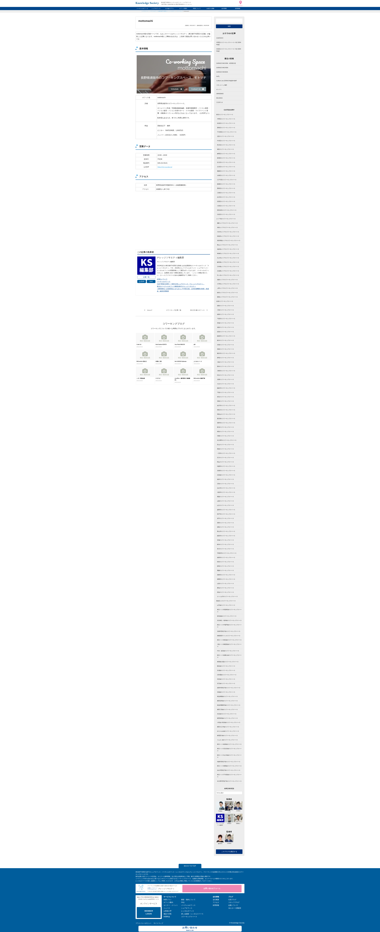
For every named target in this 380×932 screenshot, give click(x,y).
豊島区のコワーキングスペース (226, 127)
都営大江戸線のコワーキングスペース (228, 727)
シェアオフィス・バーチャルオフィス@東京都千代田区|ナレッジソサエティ (158, 11)
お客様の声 (167, 911)
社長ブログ (232, 899)
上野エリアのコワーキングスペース (227, 288)
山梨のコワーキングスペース (225, 501)
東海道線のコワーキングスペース (226, 616)
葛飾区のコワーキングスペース (226, 171)
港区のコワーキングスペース (225, 149)
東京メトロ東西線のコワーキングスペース (229, 766)
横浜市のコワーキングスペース (226, 353)
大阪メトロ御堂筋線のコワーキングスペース (229, 645)
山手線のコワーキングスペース (226, 605)
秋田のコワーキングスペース (225, 561)
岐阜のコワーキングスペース (225, 544)
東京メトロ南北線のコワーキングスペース (229, 640)
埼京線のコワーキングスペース (226, 679)
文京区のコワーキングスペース (226, 166)
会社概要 (216, 899)
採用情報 (237, 8)
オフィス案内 (183, 8)
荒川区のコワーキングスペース (226, 145)
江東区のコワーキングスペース (226, 192)
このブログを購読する (229, 851)
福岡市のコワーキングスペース (226, 557)
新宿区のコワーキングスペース (226, 158)
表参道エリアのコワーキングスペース (228, 249)
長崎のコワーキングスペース (225, 349)
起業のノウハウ (162, 279)
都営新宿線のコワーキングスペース (227, 718)
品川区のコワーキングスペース (226, 197)
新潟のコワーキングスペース (225, 427)
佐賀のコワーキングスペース (225, 331)
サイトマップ (158, 923)
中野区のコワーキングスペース (226, 119)
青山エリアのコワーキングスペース (227, 245)
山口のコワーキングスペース (225, 505)
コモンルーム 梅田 (221, 85)
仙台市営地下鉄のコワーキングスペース (228, 770)
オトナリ (218, 89)
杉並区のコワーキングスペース (226, 123)
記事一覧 (146, 277)
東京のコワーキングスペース (224, 114)
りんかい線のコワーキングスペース (227, 740)
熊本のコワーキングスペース (225, 366)
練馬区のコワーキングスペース (226, 153)
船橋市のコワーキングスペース (226, 336)
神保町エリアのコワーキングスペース (228, 253)
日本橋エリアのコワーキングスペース (228, 266)
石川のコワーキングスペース (225, 457)
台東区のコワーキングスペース (226, 175)
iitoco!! (149, 310)
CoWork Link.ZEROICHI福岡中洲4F (226, 80)
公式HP (141, 281)
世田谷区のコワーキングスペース (226, 210)
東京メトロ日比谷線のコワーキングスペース (229, 749)
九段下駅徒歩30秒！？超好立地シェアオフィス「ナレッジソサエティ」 (181, 284)
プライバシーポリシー (143, 923)
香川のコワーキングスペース (225, 549)
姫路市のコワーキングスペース (226, 535)
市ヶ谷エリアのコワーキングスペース (228, 275)
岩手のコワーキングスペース (225, 518)
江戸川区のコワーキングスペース (226, 179)
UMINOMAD (219, 93)
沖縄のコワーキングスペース (225, 436)
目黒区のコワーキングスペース (226, 201)
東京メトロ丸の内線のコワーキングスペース (229, 756)
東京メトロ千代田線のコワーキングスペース (229, 776)
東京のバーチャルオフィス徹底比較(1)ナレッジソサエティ (176, 286)
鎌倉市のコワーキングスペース (226, 388)
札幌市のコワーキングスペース (226, 466)
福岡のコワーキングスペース (225, 314)
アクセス (216, 902)
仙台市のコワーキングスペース (226, 488)
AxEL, (218, 76)
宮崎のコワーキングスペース (225, 401)
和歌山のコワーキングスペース (226, 414)
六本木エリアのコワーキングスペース (228, 232)
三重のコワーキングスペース (225, 310)
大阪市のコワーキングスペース (226, 492)
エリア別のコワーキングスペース (226, 218)
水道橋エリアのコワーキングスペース (228, 271)
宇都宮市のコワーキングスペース (226, 553)
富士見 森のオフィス (197, 310)
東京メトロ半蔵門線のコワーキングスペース (229, 626)
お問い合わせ (190, 928)
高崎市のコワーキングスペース (226, 575)
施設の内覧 (167, 914)
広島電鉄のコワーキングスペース (226, 674)
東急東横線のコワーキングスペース (227, 696)
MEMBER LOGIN (148, 912)
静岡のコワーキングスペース (225, 566)
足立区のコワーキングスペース (226, 162)
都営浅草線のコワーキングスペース (227, 701)
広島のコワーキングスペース (225, 483)
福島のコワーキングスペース (225, 305)
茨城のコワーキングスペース (225, 323)
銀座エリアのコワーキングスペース (227, 292)
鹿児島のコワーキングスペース (226, 418)
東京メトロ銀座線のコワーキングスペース (229, 744)
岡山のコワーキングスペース (225, 462)
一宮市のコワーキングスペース (226, 453)
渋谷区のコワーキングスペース (226, 214)
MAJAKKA (219, 98)
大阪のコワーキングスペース (225, 362)
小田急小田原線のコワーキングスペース (228, 722)
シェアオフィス (156, 8)
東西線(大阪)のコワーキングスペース (227, 661)
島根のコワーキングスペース (225, 449)
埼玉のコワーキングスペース (225, 375)
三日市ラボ (219, 102)
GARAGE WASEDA (222, 72)
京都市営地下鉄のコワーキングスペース (228, 631)
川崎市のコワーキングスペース (226, 370)
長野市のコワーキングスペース (226, 423)
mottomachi (186, 11)
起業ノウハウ (233, 905)
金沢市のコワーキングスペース (226, 405)
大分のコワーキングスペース (225, 384)
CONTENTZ (219, 38)
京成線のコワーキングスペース (226, 670)
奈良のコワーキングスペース (225, 397)
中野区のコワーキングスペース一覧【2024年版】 (228, 43)
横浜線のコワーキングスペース (226, 666)
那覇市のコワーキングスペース (226, 579)
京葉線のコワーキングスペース (226, 692)
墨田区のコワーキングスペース (226, 188)
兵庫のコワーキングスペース (225, 379)
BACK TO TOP (190, 866)
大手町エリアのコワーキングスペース (228, 284)
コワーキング (180, 11)
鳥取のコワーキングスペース (225, 431)
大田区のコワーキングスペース (226, 206)
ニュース (167, 908)
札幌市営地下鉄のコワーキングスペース (228, 761)
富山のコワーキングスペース (225, 444)
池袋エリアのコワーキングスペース (227, 279)
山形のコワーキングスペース (225, 583)
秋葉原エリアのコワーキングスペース (228, 236)
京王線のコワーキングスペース (226, 683)
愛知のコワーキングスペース (225, 588)
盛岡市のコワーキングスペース (226, 509)
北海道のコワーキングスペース (226, 475)
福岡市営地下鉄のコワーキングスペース (228, 687)
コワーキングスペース (189, 916)
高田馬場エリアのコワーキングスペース (228, 240)
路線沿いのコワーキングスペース (226, 601)
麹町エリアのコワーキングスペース (227, 223)
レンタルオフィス (187, 911)
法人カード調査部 (234, 908)
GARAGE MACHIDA (222, 67)
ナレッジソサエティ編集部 (220, 824)
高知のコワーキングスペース (225, 592)
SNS (151, 281)
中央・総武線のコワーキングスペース (228, 651)
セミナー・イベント (171, 905)
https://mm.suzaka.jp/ (165, 167)
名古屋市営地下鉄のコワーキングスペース (229, 781)
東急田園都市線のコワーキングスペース (228, 705)
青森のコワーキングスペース (225, 496)
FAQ (182, 902)
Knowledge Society (237, 923)
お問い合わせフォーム (212, 888)
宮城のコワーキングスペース (225, 540)
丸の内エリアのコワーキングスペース (228, 258)
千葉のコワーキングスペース (225, 392)
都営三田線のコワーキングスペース (227, 709)
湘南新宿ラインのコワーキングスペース (228, 635)
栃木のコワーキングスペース (225, 340)
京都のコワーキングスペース (225, 344)
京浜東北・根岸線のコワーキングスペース (229, 620)
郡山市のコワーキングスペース (226, 531)
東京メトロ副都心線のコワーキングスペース (229, 656)
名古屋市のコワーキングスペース (226, 440)
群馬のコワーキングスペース (225, 357)
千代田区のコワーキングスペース (226, 132)
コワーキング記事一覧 (173, 310)
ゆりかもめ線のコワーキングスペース (228, 731)
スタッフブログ (233, 902)
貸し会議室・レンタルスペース (192, 914)
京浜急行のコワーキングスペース (226, 714)
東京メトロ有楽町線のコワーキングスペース (229, 610)
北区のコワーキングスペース (225, 136)
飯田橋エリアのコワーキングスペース (228, 262)
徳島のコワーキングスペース (225, 527)
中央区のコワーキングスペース (226, 140)
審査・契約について (188, 899)
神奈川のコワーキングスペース (226, 410)
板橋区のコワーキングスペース (226, 184)
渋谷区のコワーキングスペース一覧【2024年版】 (228, 50)
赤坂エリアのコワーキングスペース (227, 227)
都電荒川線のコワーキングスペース (227, 735)
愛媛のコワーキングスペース (225, 570)
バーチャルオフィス (142, 8)
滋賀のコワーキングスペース (225, 327)
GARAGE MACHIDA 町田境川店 (226, 63)
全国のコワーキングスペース (224, 301)
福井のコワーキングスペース (225, 479)
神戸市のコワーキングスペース (226, 514)
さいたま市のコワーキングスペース (227, 596)
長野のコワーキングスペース (225, 522)
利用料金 (167, 916)
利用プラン (167, 899)
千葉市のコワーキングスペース (226, 318)
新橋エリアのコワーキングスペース (227, 297)
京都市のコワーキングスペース (226, 470)
